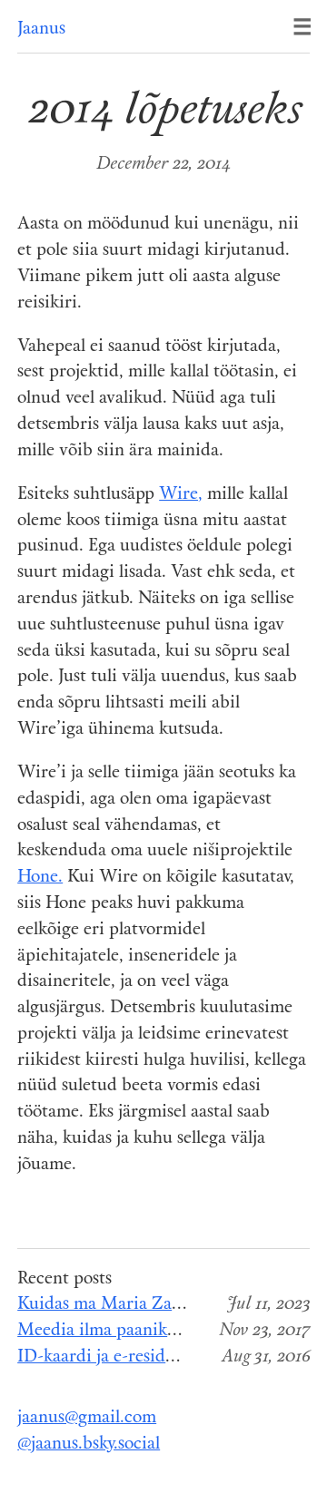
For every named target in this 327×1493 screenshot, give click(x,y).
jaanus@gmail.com (86, 1418)
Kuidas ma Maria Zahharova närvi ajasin (170, 1304)
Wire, (181, 494)
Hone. (40, 877)
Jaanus (41, 29)
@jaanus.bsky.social (88, 1444)
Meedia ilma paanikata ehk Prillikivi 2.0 (169, 1331)
